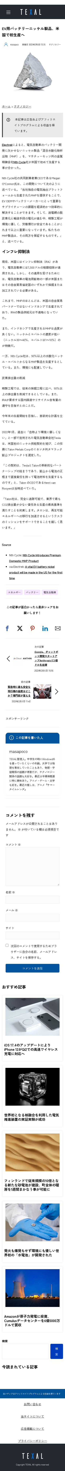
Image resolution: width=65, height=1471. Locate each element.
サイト (10, 928)
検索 (5, 1341)
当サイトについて (32, 1416)
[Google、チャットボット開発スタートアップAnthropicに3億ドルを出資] (23, 654)
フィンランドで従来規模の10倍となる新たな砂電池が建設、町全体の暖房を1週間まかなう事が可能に (31, 1185)
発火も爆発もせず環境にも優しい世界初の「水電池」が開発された (31, 1252)
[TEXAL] (30, 11)
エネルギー (14, 592)
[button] (7, 628)
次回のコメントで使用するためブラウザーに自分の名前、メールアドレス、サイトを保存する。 (34, 952)
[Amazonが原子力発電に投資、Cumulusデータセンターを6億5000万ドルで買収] (32, 1272)
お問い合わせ (32, 1404)
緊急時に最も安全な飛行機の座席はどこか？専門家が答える (19, 691)
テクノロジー (55, 44)
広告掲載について (32, 1428)
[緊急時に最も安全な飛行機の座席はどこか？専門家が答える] (42, 687)
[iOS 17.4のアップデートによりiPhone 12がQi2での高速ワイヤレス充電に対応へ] (32, 1001)
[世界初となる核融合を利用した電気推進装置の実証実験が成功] (32, 1071)
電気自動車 (50, 592)
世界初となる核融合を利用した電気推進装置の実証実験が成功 (31, 1117)
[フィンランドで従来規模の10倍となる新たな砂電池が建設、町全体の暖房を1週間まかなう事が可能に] (32, 1136)
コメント (13, 844)
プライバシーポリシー (32, 1441)
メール (12, 910)
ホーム (6, 106)
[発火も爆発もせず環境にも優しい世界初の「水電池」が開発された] (32, 1206)
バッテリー (32, 592)
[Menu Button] (9, 12)
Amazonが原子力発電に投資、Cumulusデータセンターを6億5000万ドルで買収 (32, 1320)
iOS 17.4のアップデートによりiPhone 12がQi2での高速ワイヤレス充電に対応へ (31, 1049)
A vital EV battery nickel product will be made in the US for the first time (35, 572)
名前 (10, 892)
